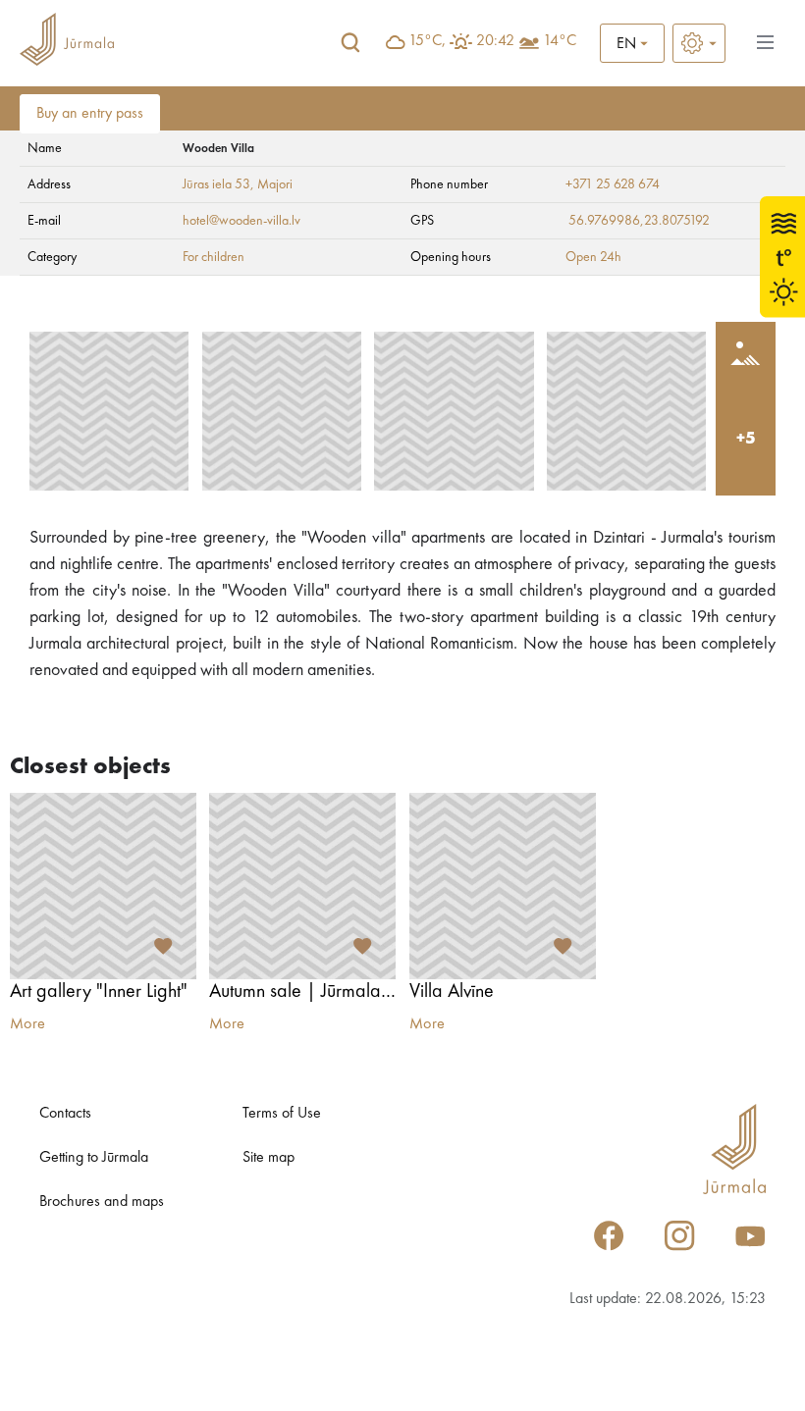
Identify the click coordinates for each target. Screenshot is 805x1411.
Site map (268, 1158)
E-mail (44, 221)
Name (44, 148)
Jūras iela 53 (216, 184)
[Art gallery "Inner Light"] (103, 886)
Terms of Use (281, 1114)
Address (49, 184)
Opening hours (450, 257)
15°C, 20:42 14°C (492, 41)
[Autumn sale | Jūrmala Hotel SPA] (302, 886)
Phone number (449, 184)
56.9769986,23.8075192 (639, 221)
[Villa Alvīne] (502, 886)
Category (52, 257)
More (27, 1024)
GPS (422, 221)
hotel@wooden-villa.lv (241, 221)
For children (213, 257)
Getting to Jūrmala (93, 1158)
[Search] (350, 43)
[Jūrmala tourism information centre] (67, 43)
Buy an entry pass (89, 114)
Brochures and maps (101, 1202)
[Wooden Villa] (108, 411)
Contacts (65, 1114)
